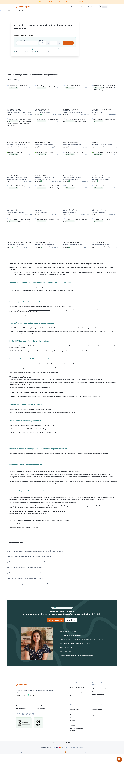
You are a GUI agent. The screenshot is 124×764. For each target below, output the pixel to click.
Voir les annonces (12, 79)
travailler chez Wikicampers (20, 527)
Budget (41, 40)
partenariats (35, 524)
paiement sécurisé (51, 432)
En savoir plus (71, 620)
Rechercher (68, 43)
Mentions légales (42, 517)
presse (26, 524)
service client (22, 513)
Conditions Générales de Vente (28, 517)
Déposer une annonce (55, 620)
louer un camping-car (44, 387)
